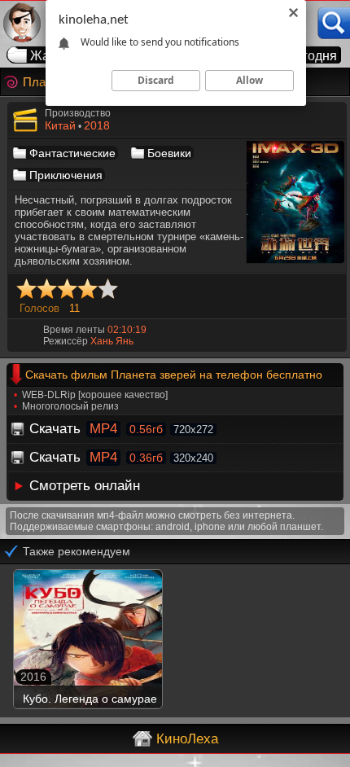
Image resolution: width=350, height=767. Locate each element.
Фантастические (72, 153)
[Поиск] (333, 23)
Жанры (52, 56)
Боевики (169, 153)
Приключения (66, 175)
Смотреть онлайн (84, 485)
